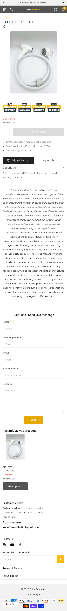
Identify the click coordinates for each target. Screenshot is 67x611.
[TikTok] (20, 544)
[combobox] (10, 604)
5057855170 (14, 522)
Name (7, 321)
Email (6, 353)
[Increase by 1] (10, 129)
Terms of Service (12, 568)
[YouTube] (12, 544)
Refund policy (10, 575)
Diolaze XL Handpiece (9, 469)
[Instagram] (4, 544)
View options (15, 486)
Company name (12, 337)
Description (10, 167)
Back (7, 17)
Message (8, 384)
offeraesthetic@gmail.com (23, 527)
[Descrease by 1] (10, 134)
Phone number (11, 368)
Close (11, 9)
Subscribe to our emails (16, 552)
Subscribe (60, 559)
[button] (3, 3)
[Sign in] (55, 9)
